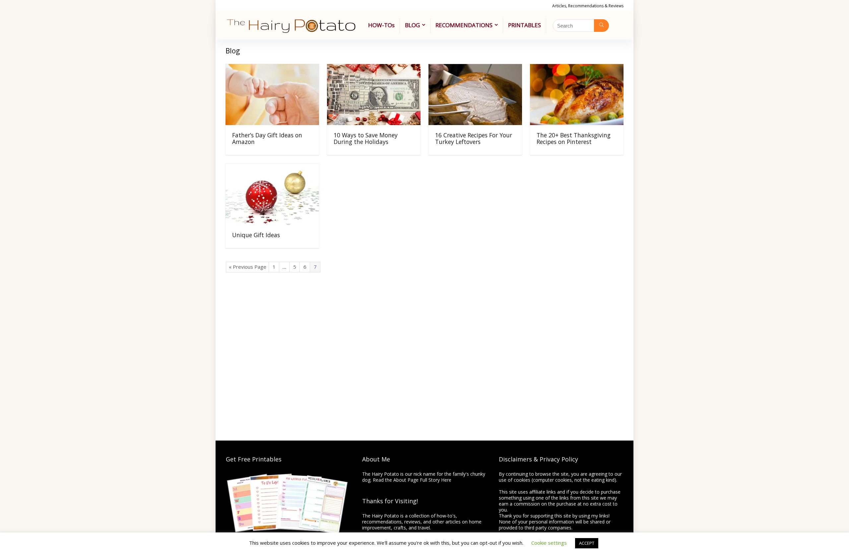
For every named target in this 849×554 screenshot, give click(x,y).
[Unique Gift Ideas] (272, 168)
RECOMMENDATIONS (463, 25)
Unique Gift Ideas (256, 235)
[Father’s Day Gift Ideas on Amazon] (272, 68)
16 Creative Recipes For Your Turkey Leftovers (473, 138)
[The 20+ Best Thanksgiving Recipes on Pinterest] (576, 68)
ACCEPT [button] (586, 543)
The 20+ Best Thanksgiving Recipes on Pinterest (574, 138)
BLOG (412, 25)
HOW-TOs (381, 25)
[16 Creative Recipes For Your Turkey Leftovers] (475, 68)
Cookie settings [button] (549, 542)
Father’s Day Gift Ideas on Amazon (267, 138)
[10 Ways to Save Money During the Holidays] (374, 68)
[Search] (601, 25)
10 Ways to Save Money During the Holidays (366, 138)
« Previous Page (247, 266)
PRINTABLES (524, 25)
